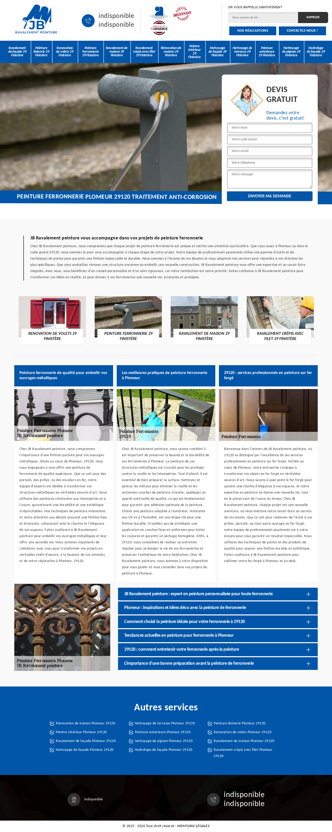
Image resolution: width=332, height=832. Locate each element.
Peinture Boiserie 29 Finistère (41, 51)
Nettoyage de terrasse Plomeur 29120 (165, 723)
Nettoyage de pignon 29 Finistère (291, 51)
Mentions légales (193, 826)
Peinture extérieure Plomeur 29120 (163, 732)
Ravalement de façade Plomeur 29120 (86, 741)
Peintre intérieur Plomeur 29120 (81, 732)
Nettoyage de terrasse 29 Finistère (242, 51)
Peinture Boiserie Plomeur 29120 (240, 723)
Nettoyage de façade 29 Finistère (218, 51)
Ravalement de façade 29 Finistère (17, 51)
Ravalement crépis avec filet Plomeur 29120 (243, 753)
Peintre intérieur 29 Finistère (194, 51)
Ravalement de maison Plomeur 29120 (244, 741)
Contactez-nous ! (302, 31)
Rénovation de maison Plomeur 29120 (85, 723)
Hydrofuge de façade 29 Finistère (316, 51)
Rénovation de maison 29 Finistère (171, 51)
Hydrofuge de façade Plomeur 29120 (163, 750)
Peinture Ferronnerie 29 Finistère (90, 51)
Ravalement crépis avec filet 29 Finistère (144, 51)
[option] (52, 320)
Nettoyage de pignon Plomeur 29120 (164, 741)
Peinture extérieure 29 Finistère (267, 51)
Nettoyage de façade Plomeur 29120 (85, 750)
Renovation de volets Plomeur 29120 (242, 732)
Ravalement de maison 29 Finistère (116, 51)
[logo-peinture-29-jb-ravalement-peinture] (36, 20)
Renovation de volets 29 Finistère (64, 51)
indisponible (116, 16)
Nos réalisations (252, 31)
